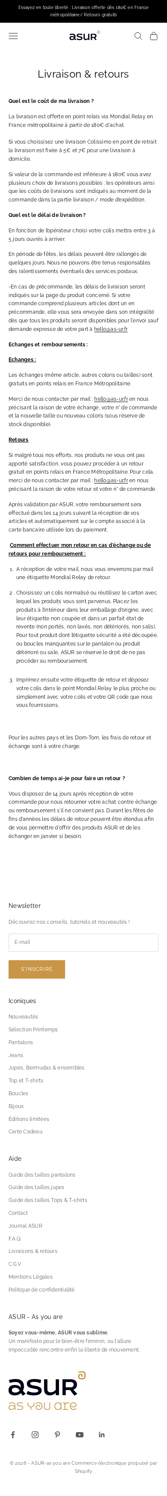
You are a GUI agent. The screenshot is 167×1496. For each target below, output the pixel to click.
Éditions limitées (29, 1119)
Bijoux (16, 1106)
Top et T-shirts (26, 1081)
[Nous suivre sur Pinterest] (57, 1434)
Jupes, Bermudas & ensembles (46, 1068)
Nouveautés (23, 1017)
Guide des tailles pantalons (42, 1175)
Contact (18, 1213)
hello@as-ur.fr (111, 329)
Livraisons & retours (33, 1251)
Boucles (19, 1093)
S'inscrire (37, 969)
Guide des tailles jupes (37, 1187)
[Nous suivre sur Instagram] (35, 1434)
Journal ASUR (25, 1226)
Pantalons (21, 1042)
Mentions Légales (31, 1277)
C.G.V (15, 1264)
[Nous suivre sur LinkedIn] (102, 1434)
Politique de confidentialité (42, 1290)
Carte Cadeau (25, 1132)
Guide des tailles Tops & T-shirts (48, 1200)
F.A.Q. (15, 1239)
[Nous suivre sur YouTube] (79, 1434)
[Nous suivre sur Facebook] (13, 1434)
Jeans (16, 1055)
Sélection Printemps (33, 1030)
